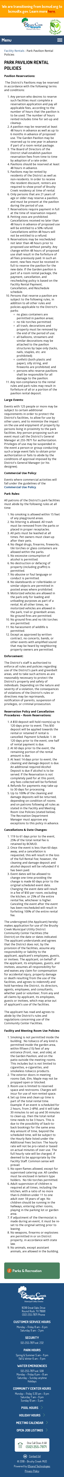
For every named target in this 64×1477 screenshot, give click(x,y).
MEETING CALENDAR (29, 1423)
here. (52, 11)
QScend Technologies (39, 1466)
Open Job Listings (30, 1430)
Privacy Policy (32, 1471)
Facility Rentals (14, 51)
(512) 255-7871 (36, 1447)
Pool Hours (29, 1407)
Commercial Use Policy (20, 487)
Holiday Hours (29, 1415)
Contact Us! (35, 1456)
